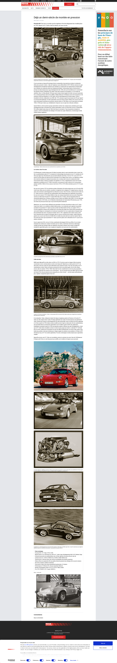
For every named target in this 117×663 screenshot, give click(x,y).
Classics (55, 8)
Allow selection (103, 647)
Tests (49, 8)
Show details (73, 660)
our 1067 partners (28, 644)
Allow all (103, 643)
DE (63, 0)
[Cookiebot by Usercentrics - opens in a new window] (11, 660)
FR (65, 0)
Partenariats (51, 0)
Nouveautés (25, 8)
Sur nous (43, 0)
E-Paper (59, 0)
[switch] (42, 660)
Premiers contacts (41, 8)
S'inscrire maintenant (58, 637)
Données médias (35, 0)
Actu (32, 8)
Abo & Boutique (25, 0)
